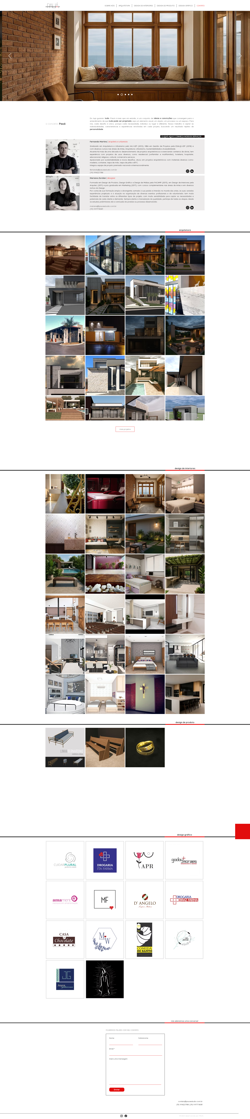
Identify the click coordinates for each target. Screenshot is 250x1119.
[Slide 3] (128, 94)
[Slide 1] (125, 94)
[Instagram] (187, 171)
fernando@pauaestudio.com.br (103, 170)
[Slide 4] (118, 94)
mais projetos (125, 429)
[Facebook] (125, 1116)
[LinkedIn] (192, 171)
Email (111, 1049)
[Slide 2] (121, 94)
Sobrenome (143, 1038)
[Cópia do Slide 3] (132, 94)
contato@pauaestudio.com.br (190, 1101)
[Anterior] (9, 56)
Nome (111, 1038)
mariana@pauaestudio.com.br (103, 206)
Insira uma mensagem (118, 1059)
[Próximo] (240, 56)
